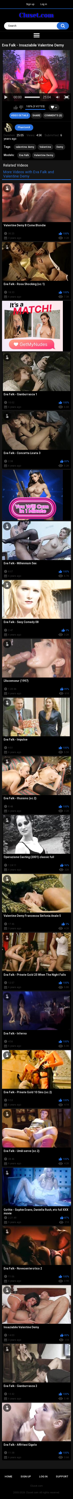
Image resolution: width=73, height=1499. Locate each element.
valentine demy (25, 147)
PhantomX (24, 127)
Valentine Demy (43, 155)
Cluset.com (32, 1492)
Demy (60, 147)
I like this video (16, 107)
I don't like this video (21, 107)
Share (36, 115)
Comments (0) (53, 115)
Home (8, 1476)
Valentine (45, 147)
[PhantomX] (8, 127)
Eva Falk (24, 155)
